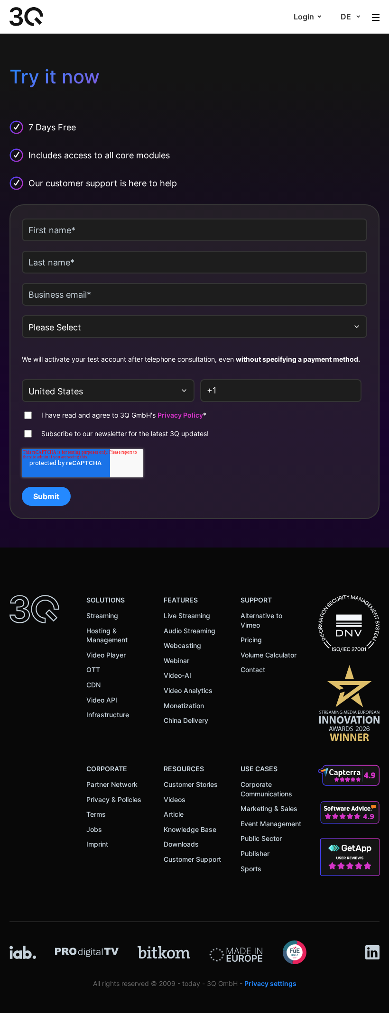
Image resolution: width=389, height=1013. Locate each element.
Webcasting (182, 645)
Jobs (94, 829)
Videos (174, 799)
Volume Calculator (268, 655)
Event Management (271, 824)
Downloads (181, 844)
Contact (253, 670)
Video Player (106, 655)
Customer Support (192, 859)
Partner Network (112, 784)
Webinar (176, 661)
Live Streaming (187, 615)
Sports (251, 869)
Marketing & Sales (269, 808)
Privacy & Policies (113, 799)
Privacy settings (270, 983)
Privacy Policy (180, 415)
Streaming (102, 615)
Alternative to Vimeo (261, 620)
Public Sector (261, 838)
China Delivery (186, 720)
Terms (96, 814)
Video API (101, 700)
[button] (308, 16)
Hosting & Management (107, 635)
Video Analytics (188, 690)
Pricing (251, 640)
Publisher (255, 853)
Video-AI (177, 675)
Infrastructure (107, 715)
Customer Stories (191, 784)
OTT (93, 670)
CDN (93, 685)
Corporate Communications (266, 789)
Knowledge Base (190, 829)
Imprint (97, 844)
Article (174, 814)
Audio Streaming (189, 631)
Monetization (184, 706)
